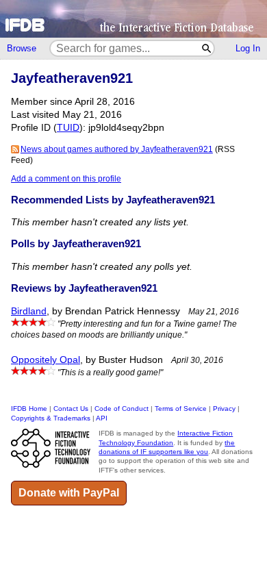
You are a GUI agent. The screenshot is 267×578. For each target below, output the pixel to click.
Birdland (29, 311)
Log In (248, 48)
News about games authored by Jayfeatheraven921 (117, 149)
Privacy (224, 408)
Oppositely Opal (45, 360)
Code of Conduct (121, 408)
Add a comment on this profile (66, 179)
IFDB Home (29, 408)
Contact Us (70, 408)
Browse (21, 48)
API (101, 418)
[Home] (133, 19)
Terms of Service (181, 408)
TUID (68, 128)
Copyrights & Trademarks (50, 418)
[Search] (207, 48)
